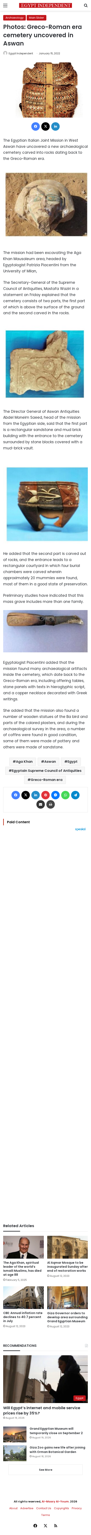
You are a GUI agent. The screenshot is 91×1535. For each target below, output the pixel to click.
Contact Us (43, 1508)
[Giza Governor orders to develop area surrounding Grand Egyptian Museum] (67, 1297)
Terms (45, 1515)
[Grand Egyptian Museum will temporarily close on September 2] (14, 1434)
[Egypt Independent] (45, 5)
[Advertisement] (45, 1027)
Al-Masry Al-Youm (55, 1501)
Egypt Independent (21, 53)
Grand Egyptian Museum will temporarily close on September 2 (56, 1431)
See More (45, 1470)
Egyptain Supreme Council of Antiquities (46, 770)
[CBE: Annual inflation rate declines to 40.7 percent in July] (23, 1297)
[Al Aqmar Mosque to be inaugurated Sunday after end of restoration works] (67, 1247)
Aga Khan (24, 761)
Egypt (72, 761)
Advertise (26, 1508)
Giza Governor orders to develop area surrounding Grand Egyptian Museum (67, 1317)
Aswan (50, 761)
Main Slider (36, 18)
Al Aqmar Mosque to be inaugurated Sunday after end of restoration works (67, 1267)
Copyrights (61, 1508)
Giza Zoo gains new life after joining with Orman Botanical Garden (57, 1449)
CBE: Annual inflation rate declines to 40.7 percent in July (23, 1317)
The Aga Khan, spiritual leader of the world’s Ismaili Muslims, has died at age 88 (22, 1269)
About (13, 1508)
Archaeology (14, 18)
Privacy (77, 1508)
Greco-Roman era (46, 779)
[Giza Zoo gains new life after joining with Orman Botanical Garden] (14, 1453)
